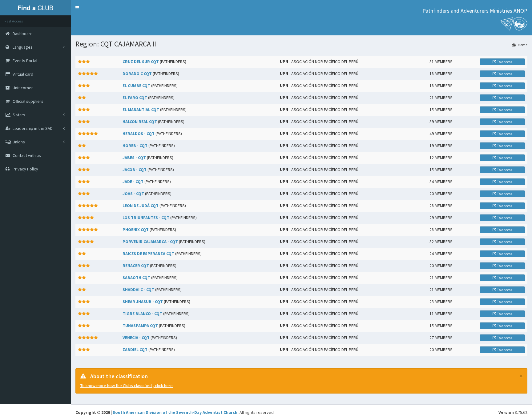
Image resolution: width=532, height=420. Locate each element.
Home (522, 44)
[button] (77, 7)
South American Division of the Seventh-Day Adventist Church (175, 412)
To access (504, 61)
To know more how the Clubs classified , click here (126, 385)
